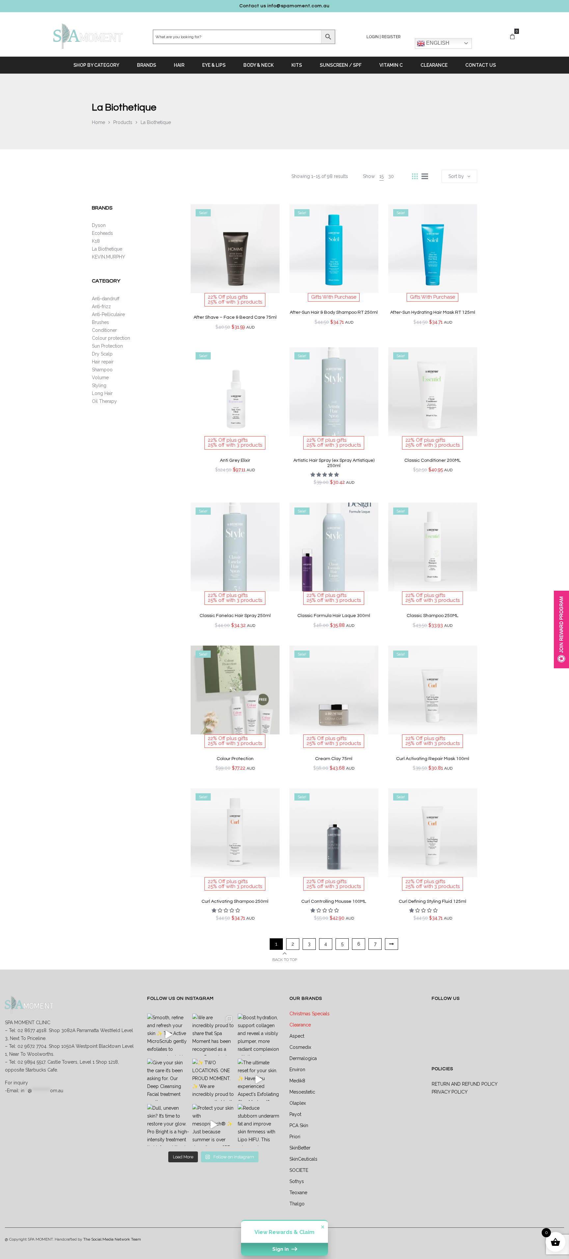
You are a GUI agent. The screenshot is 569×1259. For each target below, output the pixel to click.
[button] (325, 474)
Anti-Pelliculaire (108, 314)
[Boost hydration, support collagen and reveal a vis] (259, 1034)
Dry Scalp (102, 354)
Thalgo (297, 1203)
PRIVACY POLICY (450, 1092)
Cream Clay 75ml (333, 758)
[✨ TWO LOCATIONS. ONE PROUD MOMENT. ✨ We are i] (213, 1079)
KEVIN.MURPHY (108, 256)
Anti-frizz (101, 306)
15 (381, 176)
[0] (512, 37)
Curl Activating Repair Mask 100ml (432, 758)
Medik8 (297, 1080)
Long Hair (102, 393)
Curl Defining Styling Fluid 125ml (432, 901)
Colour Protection (235, 758)
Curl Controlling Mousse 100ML (333, 901)
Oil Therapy (104, 401)
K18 (96, 241)
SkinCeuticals (303, 1159)
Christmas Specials (309, 1013)
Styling (99, 385)
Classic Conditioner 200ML (432, 460)
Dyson (99, 225)
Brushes (100, 322)
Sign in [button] (281, 1249)
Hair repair (103, 361)
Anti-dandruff (106, 298)
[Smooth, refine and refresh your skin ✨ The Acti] (168, 1034)
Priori (294, 1136)
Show (561, 629)
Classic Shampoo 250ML (432, 615)
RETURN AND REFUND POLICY (465, 1084)
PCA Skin (298, 1125)
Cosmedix (300, 1047)
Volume (100, 377)
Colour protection (111, 338)
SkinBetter (300, 1147)
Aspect (296, 1036)
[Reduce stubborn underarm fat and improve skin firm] (259, 1125)
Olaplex (297, 1103)
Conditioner (104, 330)
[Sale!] (235, 248)
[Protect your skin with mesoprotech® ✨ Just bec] (213, 1125)
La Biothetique (107, 249)
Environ (297, 1069)
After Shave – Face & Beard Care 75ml (235, 317)
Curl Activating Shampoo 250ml (235, 901)
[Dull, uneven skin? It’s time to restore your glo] (168, 1125)
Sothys (296, 1181)
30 (391, 176)
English (437, 43)
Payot (295, 1114)
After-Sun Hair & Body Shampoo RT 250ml (334, 312)
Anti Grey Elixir (235, 460)
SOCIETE (298, 1170)
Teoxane (298, 1192)
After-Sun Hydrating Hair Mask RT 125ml (432, 312)
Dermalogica (303, 1058)
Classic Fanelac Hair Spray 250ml (235, 615)
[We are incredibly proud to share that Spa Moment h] (213, 1034)
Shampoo (102, 369)
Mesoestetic (302, 1092)
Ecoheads (102, 233)
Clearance (300, 1024)
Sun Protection (107, 346)
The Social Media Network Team (112, 1239)
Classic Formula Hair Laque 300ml (333, 615)
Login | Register (383, 37)
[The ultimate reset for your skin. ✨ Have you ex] (259, 1079)
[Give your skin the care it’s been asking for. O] (168, 1079)
